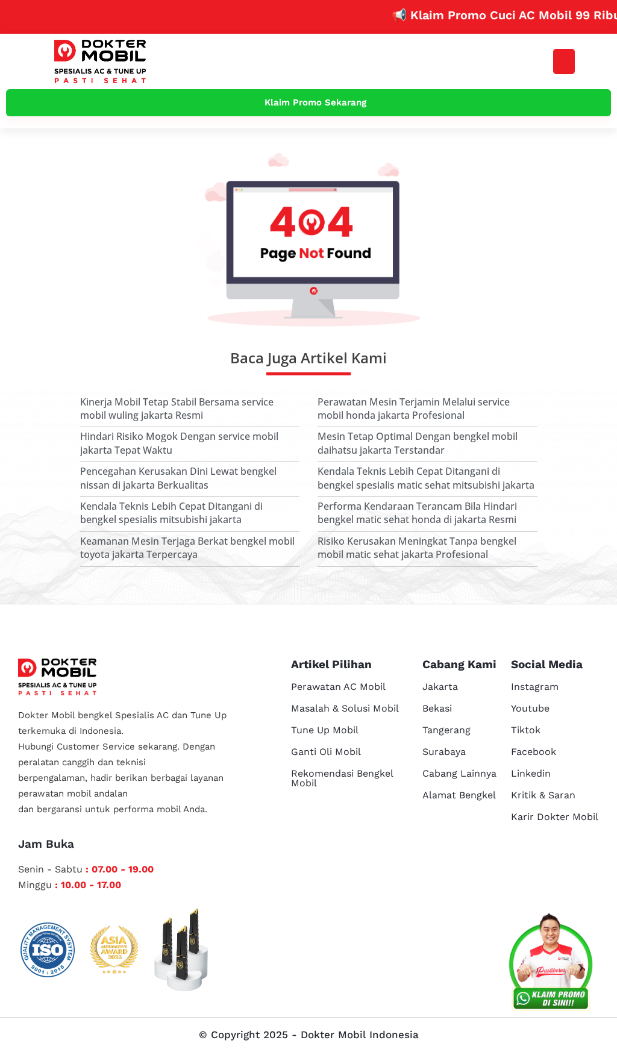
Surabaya (444, 751)
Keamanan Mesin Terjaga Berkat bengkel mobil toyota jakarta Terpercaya (187, 547)
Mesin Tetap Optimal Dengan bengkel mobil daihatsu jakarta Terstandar (418, 443)
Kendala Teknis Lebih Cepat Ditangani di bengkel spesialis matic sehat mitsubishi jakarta (426, 478)
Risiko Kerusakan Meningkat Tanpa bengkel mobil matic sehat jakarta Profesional (417, 547)
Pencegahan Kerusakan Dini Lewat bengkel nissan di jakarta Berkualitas (178, 478)
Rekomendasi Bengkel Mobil (342, 778)
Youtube (530, 708)
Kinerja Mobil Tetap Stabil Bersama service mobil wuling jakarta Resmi (177, 408)
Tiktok (525, 730)
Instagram (535, 686)
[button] (564, 61)
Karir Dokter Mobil (554, 816)
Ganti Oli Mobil (326, 751)
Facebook (533, 751)
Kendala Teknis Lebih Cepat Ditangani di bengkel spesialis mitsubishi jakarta (171, 512)
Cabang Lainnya (459, 773)
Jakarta (440, 686)
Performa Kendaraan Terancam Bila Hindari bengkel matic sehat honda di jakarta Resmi (417, 512)
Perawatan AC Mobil (338, 686)
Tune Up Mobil (325, 730)
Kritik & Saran (543, 795)
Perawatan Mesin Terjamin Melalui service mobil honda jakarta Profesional (414, 408)
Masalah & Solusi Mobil (345, 708)
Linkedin (531, 773)
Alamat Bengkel (459, 795)
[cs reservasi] (550, 964)
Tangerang (446, 730)
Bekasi (437, 708)
